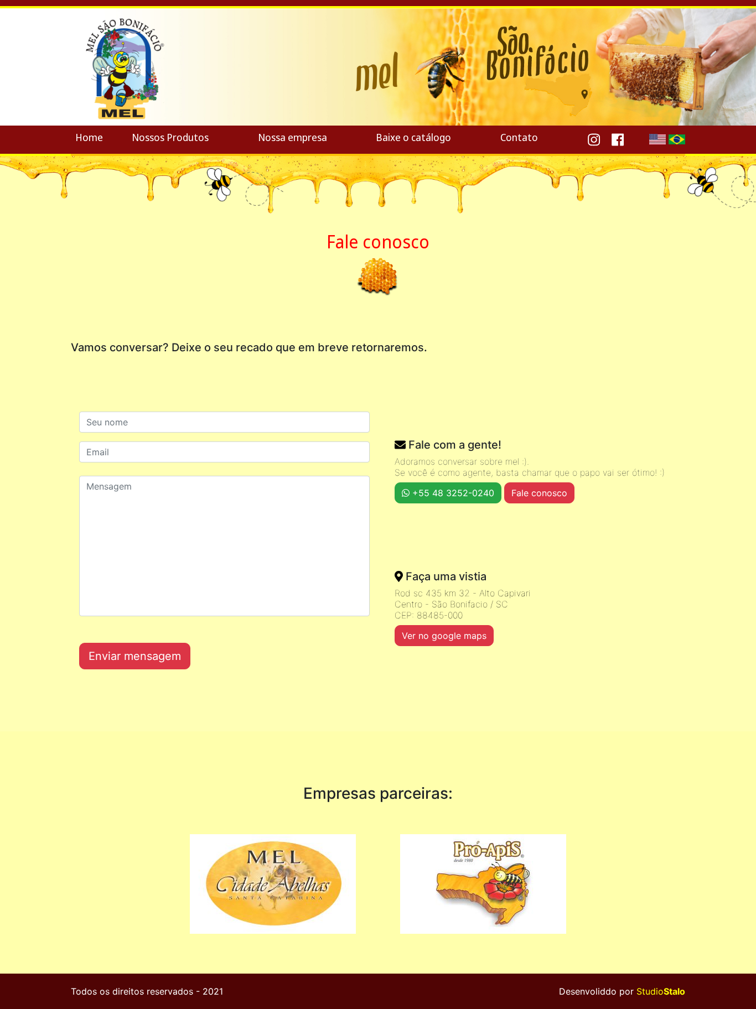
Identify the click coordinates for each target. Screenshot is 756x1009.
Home (89, 137)
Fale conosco (539, 492)
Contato (519, 137)
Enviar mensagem (135, 656)
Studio (660, 991)
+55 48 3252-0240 (452, 492)
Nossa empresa (292, 137)
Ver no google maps (444, 635)
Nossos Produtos (170, 137)
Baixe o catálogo (413, 137)
